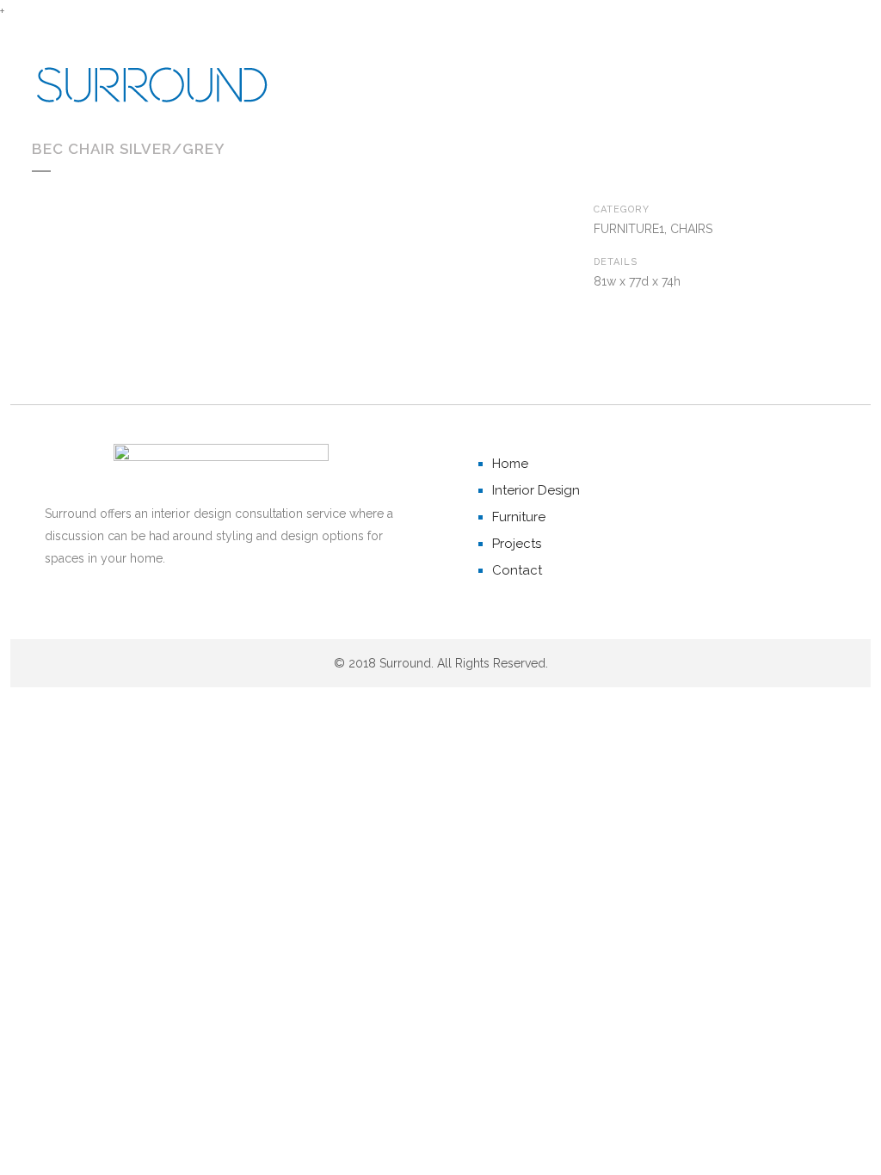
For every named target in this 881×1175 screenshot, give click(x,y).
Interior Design (536, 490)
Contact (517, 570)
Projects (516, 543)
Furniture (518, 517)
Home (510, 463)
